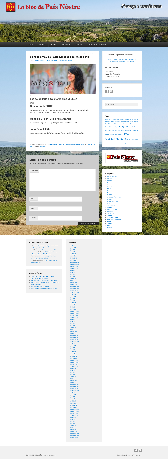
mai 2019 (72, 423)
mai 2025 (72, 276)
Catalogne (135, 119)
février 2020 (73, 405)
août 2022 (73, 344)
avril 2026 (73, 254)
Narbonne (107, 134)
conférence (117, 121)
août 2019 (73, 417)
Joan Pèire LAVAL (52, 60)
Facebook (107, 91)
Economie (109, 191)
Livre (108, 203)
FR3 (109, 123)
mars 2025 (73, 280)
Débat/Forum (110, 189)
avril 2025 (73, 278)
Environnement (111, 193)
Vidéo (108, 225)
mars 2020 (73, 403)
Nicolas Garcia (113, 134)
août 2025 (73, 270)
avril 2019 (73, 425)
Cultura (122, 121)
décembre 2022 (74, 335)
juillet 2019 (73, 419)
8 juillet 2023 (108, 119)
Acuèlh (31, 44)
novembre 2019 (74, 411)
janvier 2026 (73, 260)
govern (125, 123)
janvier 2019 (73, 431)
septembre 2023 (74, 317)
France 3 (113, 123)
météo (135, 130)
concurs (112, 121)
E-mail (32, 208)
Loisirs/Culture (111, 205)
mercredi (107, 130)
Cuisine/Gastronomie (113, 187)
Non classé (110, 211)
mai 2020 (72, 399)
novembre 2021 (74, 362)
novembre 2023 (74, 313)
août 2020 (73, 393)
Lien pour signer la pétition (49, 250)
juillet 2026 (73, 248)
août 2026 (73, 246)
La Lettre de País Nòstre (114, 197)
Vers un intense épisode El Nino (40, 286)
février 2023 (73, 331)
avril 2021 (73, 376)
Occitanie (120, 134)
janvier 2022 (73, 358)
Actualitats (79, 44)
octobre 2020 (74, 388)
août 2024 (73, 295)
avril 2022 (73, 352)
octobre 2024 (74, 290)
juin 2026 (72, 250)
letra (131, 126)
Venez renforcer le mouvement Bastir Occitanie (44, 288)
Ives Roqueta (131, 123)
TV (120, 142)
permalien (42, 146)
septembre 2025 (74, 268)
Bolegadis (114, 119)
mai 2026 (72, 252)
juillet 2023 (73, 321)
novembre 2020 (74, 386)
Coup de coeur (111, 185)
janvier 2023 (73, 333)
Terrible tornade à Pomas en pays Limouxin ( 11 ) (44, 280)
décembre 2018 (74, 433)
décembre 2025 (74, 262)
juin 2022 (72, 348)
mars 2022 (73, 354)
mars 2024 (73, 305)
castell (131, 119)
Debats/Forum (66, 44)
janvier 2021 (73, 382)
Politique (75, 144)
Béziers (118, 119)
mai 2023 (72, 325)
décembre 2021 (74, 360)
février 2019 (73, 429)
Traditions (109, 223)
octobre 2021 (74, 364)
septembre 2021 (74, 366)
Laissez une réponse (66, 60)
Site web (33, 217)
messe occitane (113, 130)
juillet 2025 (73, 272)
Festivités (109, 195)
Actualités (51, 144)
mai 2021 (72, 374)
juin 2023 (72, 323)
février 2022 (73, 356)
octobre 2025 (74, 266)
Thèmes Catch (137, 455)
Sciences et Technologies (114, 219)
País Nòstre (42, 44)
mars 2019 (73, 427)
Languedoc (124, 126)
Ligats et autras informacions (97, 44)
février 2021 (73, 380)
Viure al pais (124, 143)
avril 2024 (73, 303)
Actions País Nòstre (112, 176)
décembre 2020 (74, 384)
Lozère (134, 126)
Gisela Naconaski (119, 123)
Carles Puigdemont (124, 119)
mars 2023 (73, 329)
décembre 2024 (74, 286)
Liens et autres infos (112, 201)
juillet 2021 (73, 370)
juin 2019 (72, 421)
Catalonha (107, 121)
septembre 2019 (74, 415)
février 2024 (73, 307)
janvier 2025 (73, 284)
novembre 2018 (74, 435)
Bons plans (57, 144)
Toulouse (116, 143)
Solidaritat (81, 144)
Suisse (111, 143)
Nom (32, 198)
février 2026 (73, 258)
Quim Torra (131, 139)
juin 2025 (72, 274)
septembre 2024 (74, 293)
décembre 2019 (74, 409)
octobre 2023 (74, 315)
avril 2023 (73, 327)
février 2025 (73, 282)
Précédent (85, 54)
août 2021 (73, 368)
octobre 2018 (74, 437)
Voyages (109, 227)
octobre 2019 (74, 413)
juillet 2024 (73, 297)
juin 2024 (72, 299)
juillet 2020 (73, 395)
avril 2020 (73, 401)
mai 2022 (72, 350)
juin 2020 (72, 397)
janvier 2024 (73, 309)
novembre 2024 (74, 288)
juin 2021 (72, 372)
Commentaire (34, 170)
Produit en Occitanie (112, 217)
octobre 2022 (74, 339)
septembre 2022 (74, 342)
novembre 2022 (74, 337)
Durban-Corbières (133, 121)
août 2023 (73, 319)
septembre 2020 (74, 390)
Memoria (109, 207)
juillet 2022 (73, 346)
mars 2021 (73, 378)
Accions (53, 44)
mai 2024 (72, 301)
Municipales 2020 (66, 144)
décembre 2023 (74, 311)
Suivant (93, 54)
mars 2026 (73, 256)
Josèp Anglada (115, 126)
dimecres (126, 121)
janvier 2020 (73, 407)
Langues (109, 199)
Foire (106, 123)
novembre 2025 (74, 264)
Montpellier (120, 130)
